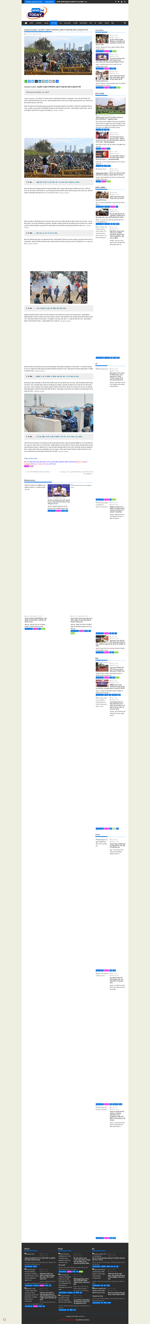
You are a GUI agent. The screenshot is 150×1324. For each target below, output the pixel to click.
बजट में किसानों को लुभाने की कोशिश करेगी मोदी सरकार (51, 308)
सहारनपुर (46, 23)
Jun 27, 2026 (112, 1288)
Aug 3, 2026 (112, 1269)
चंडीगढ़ (105, 1302)
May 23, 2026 (78, 1295)
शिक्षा (113, 23)
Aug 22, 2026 (29, 616)
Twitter (40, 464)
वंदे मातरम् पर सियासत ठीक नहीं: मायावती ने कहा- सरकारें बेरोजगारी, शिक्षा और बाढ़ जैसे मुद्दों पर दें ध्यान (87, 2)
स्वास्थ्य (114, 970)
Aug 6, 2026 (114, 209)
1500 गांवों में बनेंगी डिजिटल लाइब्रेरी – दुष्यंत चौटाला (38, 472)
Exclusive (67, 23)
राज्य (60, 23)
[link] (82, 1320)
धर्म (95, 23)
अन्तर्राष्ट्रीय (38, 23)
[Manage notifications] (4, 1319)
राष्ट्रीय (31, 23)
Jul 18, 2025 (100, 115)
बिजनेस (100, 23)
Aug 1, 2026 (114, 227)
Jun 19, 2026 (78, 1274)
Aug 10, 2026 (114, 502)
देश (102, 129)
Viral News (107, 206)
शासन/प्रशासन (83, 23)
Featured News (28, 628)
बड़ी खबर (31, 466)
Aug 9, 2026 (114, 192)
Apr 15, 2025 (114, 151)
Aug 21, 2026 (52, 498)
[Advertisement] (58, 125)
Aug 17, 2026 (114, 369)
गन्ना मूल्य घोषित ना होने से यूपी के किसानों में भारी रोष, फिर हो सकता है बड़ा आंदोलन (59, 436)
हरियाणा (117, 224)
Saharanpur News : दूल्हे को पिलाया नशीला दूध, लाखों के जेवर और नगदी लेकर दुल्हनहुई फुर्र (76, 473)
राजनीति (75, 23)
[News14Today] (26, 23)
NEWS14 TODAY (38, 616)
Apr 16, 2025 (114, 132)
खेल (91, 23)
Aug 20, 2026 (114, 839)
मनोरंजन (107, 23)
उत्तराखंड (106, 694)
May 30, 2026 (44, 1254)
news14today (38, 34)
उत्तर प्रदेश (54, 23)
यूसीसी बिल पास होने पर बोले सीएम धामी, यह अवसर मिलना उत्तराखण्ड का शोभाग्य (57, 182)
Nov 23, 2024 (114, 169)
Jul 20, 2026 (78, 1254)
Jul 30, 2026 (114, 1107)
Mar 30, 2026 (44, 1269)
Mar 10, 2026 (44, 1288)
